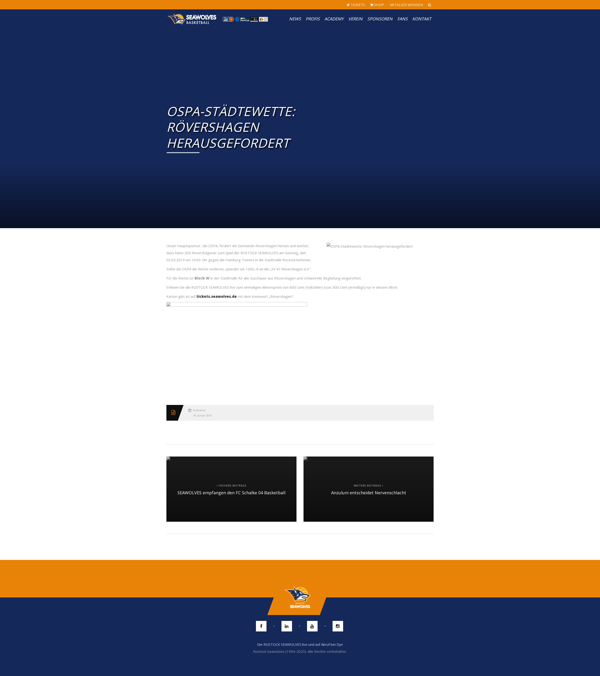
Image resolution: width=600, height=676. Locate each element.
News (295, 19)
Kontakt (421, 19)
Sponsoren (380, 19)
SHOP (378, 4)
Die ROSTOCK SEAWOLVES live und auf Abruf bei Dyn (300, 644)
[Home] (192, 18)
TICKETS (357, 4)
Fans (402, 19)
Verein (355, 19)
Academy (334, 19)
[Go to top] (300, 597)
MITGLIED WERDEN (406, 4)
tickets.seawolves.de (216, 296)
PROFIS (313, 19)
